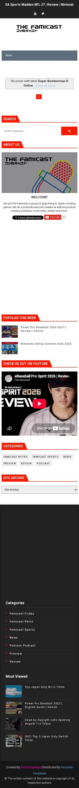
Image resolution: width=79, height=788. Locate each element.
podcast (43, 463)
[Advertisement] (40, 70)
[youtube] (35, 13)
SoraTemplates (31, 767)
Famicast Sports (46, 456)
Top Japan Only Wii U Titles (45, 686)
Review (26, 463)
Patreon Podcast (23, 645)
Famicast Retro (16, 456)
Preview (10, 463)
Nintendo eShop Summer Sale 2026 (46, 343)
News (67, 456)
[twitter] (43, 13)
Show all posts (45, 85)
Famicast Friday (22, 613)
